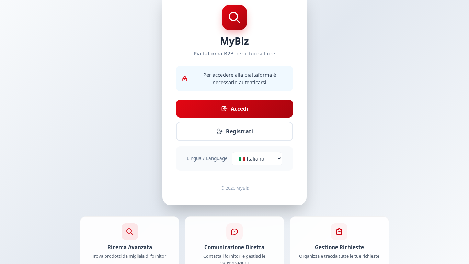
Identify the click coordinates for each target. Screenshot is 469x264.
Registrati (239, 131)
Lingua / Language (207, 158)
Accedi (239, 108)
